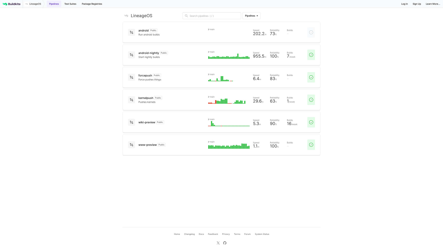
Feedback (213, 234)
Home (177, 234)
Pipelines (54, 3)
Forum (247, 234)
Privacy (226, 234)
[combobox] (214, 15)
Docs (201, 234)
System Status (262, 234)
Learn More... (433, 3)
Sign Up (417, 3)
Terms (237, 234)
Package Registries (92, 3)
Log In (404, 3)
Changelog (189, 234)
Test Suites (70, 3)
